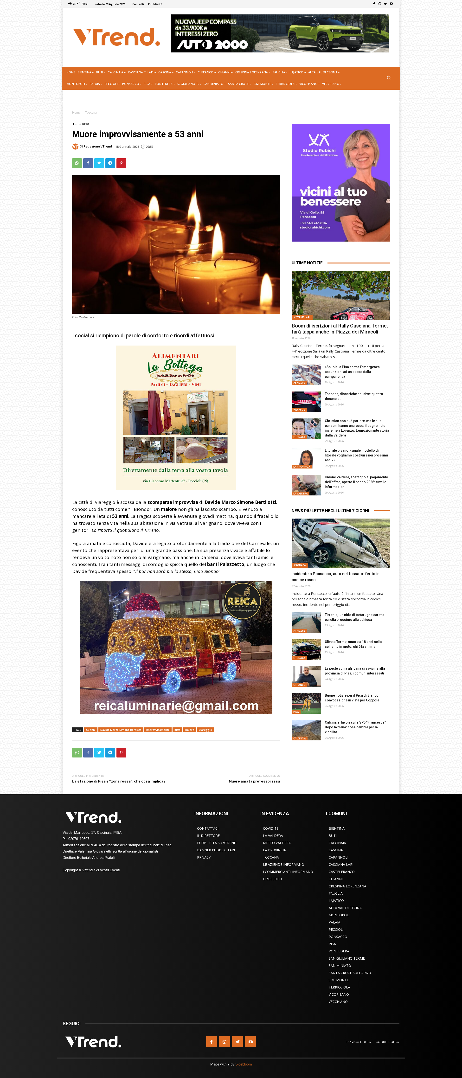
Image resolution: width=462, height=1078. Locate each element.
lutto (177, 730)
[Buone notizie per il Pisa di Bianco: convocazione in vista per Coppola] (306, 703)
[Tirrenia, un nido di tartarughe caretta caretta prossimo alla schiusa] (306, 622)
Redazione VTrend (97, 146)
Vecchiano (338, 1001)
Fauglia (336, 893)
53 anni (91, 730)
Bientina (337, 828)
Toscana (91, 112)
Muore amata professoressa (254, 781)
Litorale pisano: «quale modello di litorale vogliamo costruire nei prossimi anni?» (356, 455)
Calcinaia (299, 738)
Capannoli (338, 857)
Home (76, 112)
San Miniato (340, 965)
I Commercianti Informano (288, 871)
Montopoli (339, 915)
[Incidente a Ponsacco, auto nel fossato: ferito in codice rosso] (341, 543)
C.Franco (299, 685)
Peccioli (336, 929)
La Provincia (301, 466)
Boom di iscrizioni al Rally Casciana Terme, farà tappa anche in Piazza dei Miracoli (340, 329)
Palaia (334, 922)
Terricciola (339, 987)
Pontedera (339, 951)
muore (189, 730)
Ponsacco (338, 936)
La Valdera (300, 493)
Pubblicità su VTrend (217, 843)
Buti (333, 835)
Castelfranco (342, 871)
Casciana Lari (341, 864)
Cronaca (299, 383)
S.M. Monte (339, 980)
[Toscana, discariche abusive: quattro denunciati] (306, 401)
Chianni (336, 879)
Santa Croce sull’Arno (350, 972)
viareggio (205, 730)
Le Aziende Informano (283, 864)
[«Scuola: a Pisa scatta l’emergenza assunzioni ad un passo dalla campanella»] (306, 375)
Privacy (204, 857)
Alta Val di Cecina (345, 907)
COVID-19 (270, 828)
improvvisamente (158, 730)
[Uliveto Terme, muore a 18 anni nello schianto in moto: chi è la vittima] (306, 649)
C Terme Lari (302, 317)
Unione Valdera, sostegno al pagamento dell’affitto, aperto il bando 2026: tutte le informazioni (356, 482)
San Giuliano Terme (347, 958)
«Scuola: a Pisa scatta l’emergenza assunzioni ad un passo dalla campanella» (352, 372)
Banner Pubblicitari (216, 850)
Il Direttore (208, 835)
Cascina (336, 850)
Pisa (296, 711)
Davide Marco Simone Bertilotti (120, 730)
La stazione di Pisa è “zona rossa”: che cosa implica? (119, 781)
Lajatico (336, 900)
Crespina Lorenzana (347, 886)
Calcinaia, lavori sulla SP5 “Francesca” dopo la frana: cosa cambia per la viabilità (355, 727)
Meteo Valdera (277, 843)
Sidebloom (243, 1064)
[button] (388, 78)
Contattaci (207, 828)
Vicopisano (339, 994)
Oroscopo (272, 879)
